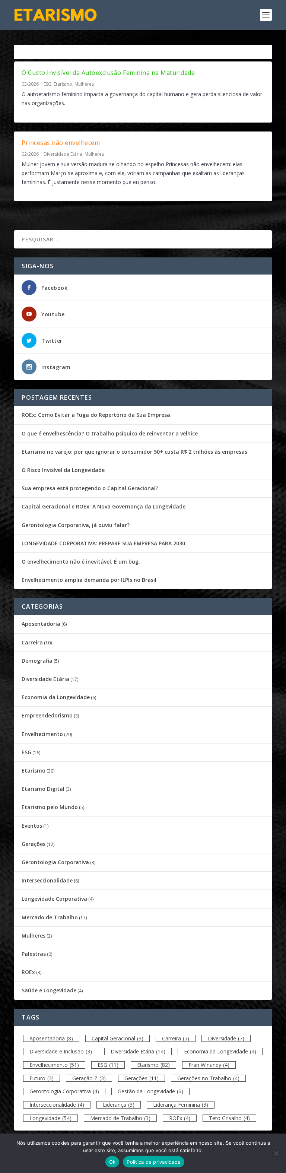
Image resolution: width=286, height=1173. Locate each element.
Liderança (118, 1104)
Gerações (33, 843)
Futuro (41, 1078)
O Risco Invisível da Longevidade (63, 469)
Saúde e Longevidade (49, 990)
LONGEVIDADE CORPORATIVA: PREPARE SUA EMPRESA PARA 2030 (103, 543)
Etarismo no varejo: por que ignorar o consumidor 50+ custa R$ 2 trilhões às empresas (134, 451)
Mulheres (84, 84)
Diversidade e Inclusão (60, 1051)
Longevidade (50, 1118)
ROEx (28, 972)
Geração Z (89, 1078)
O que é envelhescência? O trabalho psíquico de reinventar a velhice (110, 433)
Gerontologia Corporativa (55, 862)
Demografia (37, 660)
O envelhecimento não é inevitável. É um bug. (81, 561)
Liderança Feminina (180, 1104)
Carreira (32, 642)
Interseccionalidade (47, 880)
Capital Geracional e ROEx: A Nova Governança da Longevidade (103, 506)
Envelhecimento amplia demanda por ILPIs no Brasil (89, 579)
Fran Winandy (208, 1064)
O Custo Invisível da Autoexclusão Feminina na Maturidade (108, 73)
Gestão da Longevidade (150, 1091)
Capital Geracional (117, 1038)
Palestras (34, 953)
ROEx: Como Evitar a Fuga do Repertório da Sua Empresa (96, 414)
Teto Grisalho (229, 1118)
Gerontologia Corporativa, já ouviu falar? (76, 525)
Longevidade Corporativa (54, 898)
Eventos (32, 825)
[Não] (275, 1153)
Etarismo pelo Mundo (50, 807)
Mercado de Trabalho (50, 917)
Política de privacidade (154, 1162)
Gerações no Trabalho (208, 1078)
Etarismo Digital (43, 788)
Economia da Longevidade (56, 697)
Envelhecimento (42, 734)
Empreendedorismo (47, 715)
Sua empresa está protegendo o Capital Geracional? (90, 488)
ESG (47, 84)
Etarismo (63, 84)
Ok (112, 1162)
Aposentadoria (41, 623)
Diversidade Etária (63, 154)
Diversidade (226, 1038)
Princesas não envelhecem (61, 143)
